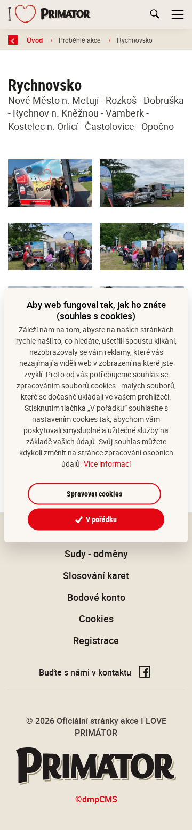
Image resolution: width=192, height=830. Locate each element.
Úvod (35, 40)
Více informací (107, 464)
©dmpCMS (96, 799)
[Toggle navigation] (177, 14)
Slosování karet (96, 575)
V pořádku (100, 519)
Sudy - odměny (96, 553)
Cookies (96, 618)
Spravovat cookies (94, 494)
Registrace (96, 640)
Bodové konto (96, 597)
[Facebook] (144, 672)
